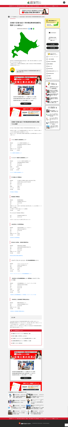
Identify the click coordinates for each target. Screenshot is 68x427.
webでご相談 (52, 44)
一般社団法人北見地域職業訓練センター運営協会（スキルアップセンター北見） (23, 294)
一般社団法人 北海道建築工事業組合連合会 (17, 311)
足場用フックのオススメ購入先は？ (17, 343)
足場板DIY (49, 75)
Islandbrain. (47, 423)
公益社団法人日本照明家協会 (15, 237)
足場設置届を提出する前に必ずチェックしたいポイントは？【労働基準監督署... (54, 87)
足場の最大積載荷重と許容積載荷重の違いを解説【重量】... (54, 95)
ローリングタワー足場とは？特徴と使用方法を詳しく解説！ (54, 118)
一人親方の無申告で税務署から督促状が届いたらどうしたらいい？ (54, 127)
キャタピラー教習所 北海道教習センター (16, 172)
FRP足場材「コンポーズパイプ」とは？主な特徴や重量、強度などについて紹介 (24, 338)
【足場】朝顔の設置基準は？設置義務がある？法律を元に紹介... (54, 98)
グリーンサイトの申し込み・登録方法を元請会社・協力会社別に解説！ (54, 114)
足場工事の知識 (50, 68)
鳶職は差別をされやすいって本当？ (18, 402)
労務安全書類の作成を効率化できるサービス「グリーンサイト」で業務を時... (54, 123)
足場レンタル (50, 66)
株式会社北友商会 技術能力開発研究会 (16, 255)
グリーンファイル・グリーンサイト (53, 56)
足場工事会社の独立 (51, 73)
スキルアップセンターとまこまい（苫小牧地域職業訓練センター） (21, 273)
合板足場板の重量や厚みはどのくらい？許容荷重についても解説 (21, 340)
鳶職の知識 (49, 78)
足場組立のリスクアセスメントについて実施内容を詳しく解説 (21, 333)
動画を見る (26, 103)
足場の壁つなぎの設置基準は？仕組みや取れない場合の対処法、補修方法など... (54, 91)
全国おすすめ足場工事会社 (52, 61)
